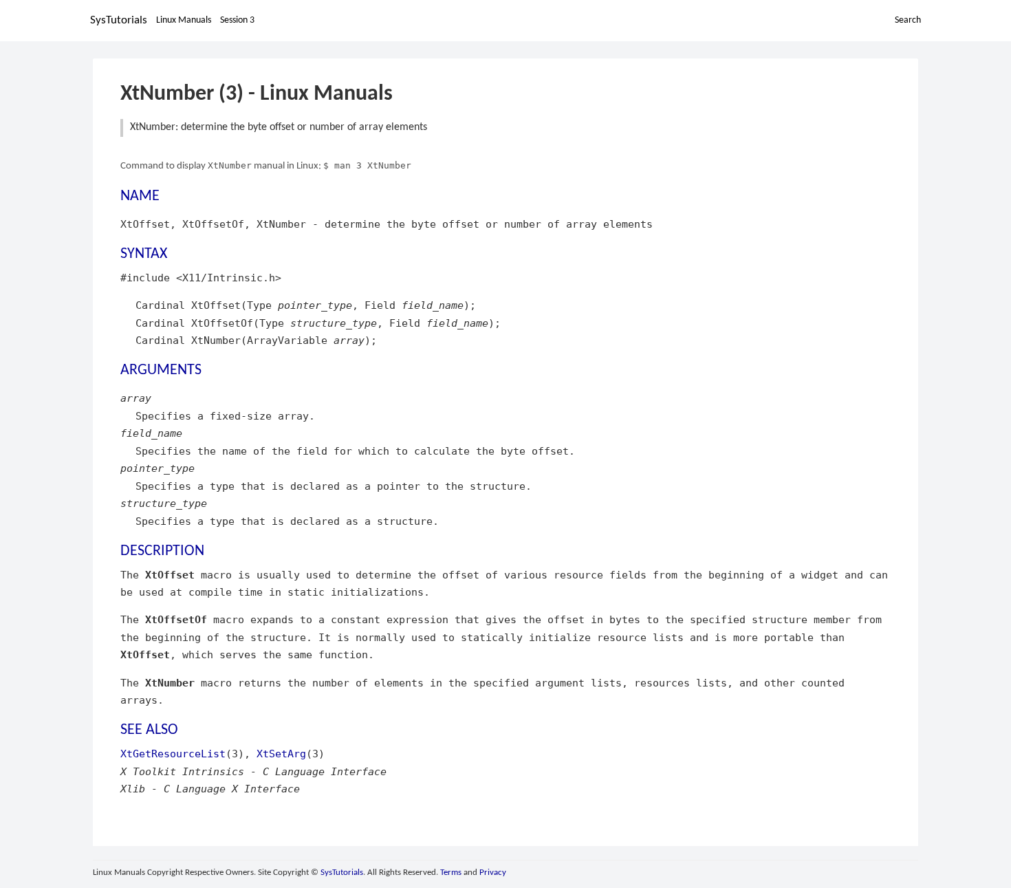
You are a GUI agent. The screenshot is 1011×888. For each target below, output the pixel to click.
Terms (450, 872)
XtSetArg (281, 753)
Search (908, 20)
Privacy (492, 872)
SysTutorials (118, 20)
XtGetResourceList (173, 753)
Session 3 (237, 20)
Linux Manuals (183, 20)
